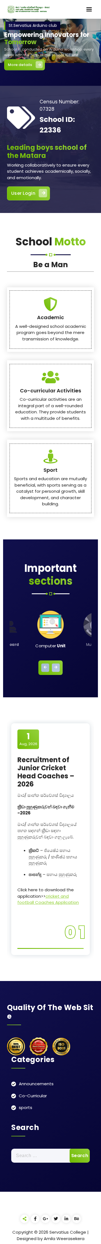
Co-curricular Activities (50, 390)
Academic (50, 317)
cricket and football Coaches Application (48, 899)
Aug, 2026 (28, 739)
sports (25, 1107)
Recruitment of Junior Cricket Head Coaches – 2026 (45, 771)
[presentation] (45, 668)
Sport (50, 469)
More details (20, 64)
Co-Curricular (33, 1096)
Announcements (36, 1084)
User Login (23, 193)
